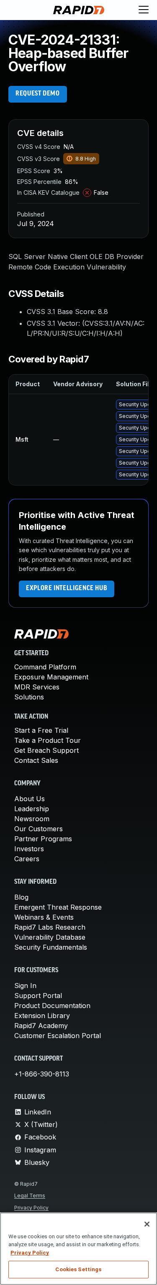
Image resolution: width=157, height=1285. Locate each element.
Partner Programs (43, 839)
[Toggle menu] (144, 10)
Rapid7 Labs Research (49, 927)
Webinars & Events (44, 917)
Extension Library (42, 1015)
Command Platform (45, 667)
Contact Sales (36, 760)
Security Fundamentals (50, 947)
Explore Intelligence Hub (66, 588)
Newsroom (31, 819)
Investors (29, 849)
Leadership (31, 809)
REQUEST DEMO (37, 94)
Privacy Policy (31, 1208)
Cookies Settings (78, 1269)
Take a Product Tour (47, 740)
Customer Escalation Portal (57, 1035)
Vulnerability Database (49, 937)
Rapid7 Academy (41, 1025)
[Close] (147, 1224)
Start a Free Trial (41, 730)
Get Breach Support (46, 750)
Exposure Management (51, 677)
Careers (26, 859)
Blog (21, 897)
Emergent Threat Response (58, 907)
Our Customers (38, 829)
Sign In (25, 985)
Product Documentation (52, 1005)
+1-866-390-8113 (41, 1074)
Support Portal (38, 995)
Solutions (29, 697)
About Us (29, 799)
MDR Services (36, 687)
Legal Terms (29, 1195)
